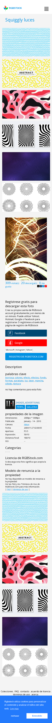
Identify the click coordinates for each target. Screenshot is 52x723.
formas (9, 380)
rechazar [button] (15, 716)
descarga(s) (31, 283)
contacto (24, 691)
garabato (19, 380)
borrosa (9, 377)
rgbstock (15, 8)
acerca (34, 694)
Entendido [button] (37, 716)
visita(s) (15, 283)
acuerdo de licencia (40, 691)
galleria (32, 406)
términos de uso (20, 489)
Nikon (26, 424)
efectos (35, 377)
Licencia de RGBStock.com (24, 458)
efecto (27, 377)
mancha (39, 380)
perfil (20, 406)
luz (26, 380)
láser (31, 380)
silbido (8, 383)
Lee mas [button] (14, 708)
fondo (43, 377)
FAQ (9, 489)
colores (18, 377)
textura (17, 383)
